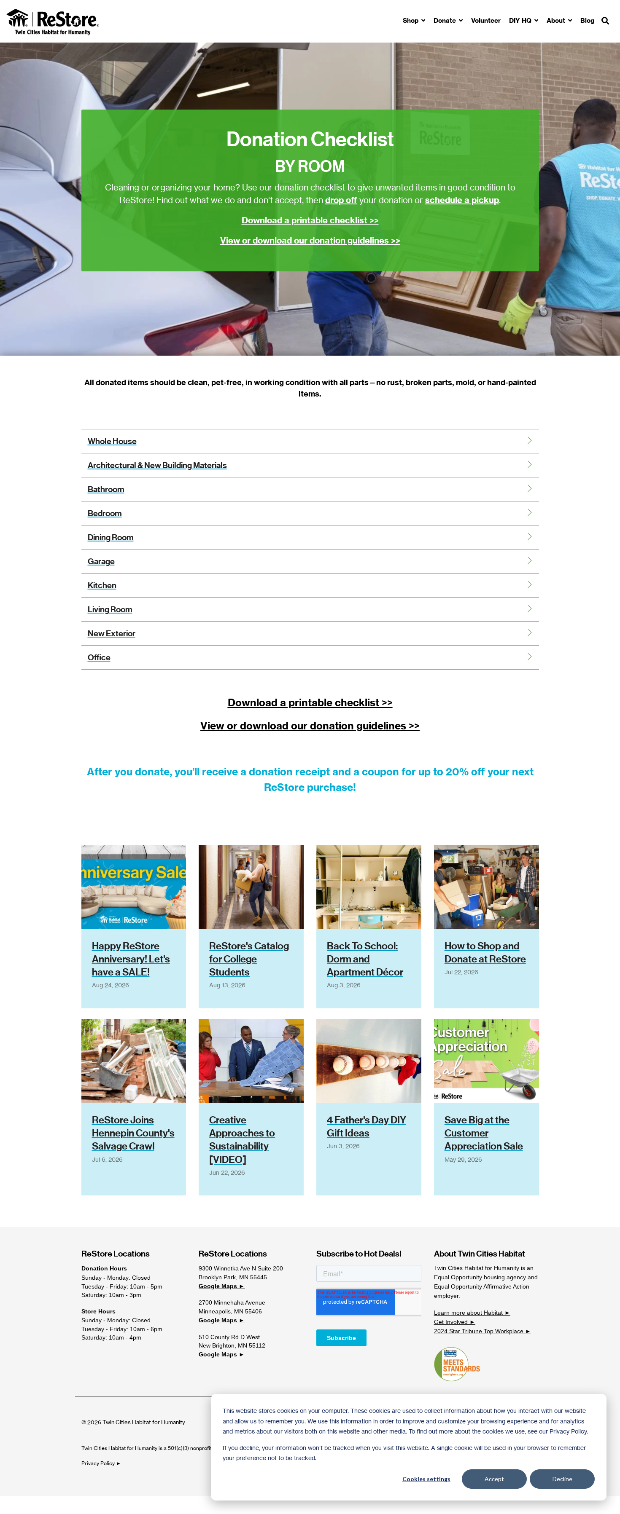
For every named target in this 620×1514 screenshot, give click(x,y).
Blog (587, 20)
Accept (494, 1478)
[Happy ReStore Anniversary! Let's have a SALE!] (133, 887)
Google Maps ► (222, 1286)
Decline (562, 1478)
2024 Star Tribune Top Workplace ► (482, 1331)
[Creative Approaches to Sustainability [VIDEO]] (251, 1061)
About (557, 20)
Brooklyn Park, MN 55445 (233, 1277)
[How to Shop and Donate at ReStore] (486, 887)
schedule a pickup (462, 200)
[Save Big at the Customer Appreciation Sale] (486, 1061)
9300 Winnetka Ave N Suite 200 (241, 1268)
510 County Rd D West (229, 1337)
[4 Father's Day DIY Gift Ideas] (368, 1061)
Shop (411, 20)
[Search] (605, 21)
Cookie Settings (35, 1504)
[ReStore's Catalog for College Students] (251, 887)
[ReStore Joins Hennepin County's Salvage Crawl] (133, 1061)
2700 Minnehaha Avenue (232, 1302)
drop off (341, 200)
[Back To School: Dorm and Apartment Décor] (368, 887)
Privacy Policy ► (101, 1463)
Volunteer (486, 20)
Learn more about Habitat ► (472, 1312)
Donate (446, 20)
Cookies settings (426, 1478)
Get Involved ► (454, 1321)
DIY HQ (521, 20)
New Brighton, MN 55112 (232, 1345)
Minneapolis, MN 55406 (230, 1311)
